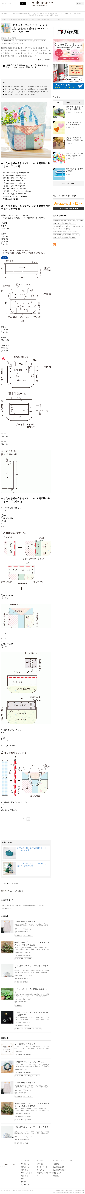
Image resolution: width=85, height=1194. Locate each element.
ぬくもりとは (41, 1170)
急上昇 (68, 102)
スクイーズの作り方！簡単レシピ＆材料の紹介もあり (74, 139)
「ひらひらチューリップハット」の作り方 (31, 967)
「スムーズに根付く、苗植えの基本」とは (31, 990)
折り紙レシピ (70, 112)
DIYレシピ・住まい (27, 1173)
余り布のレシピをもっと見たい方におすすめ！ (20, 94)
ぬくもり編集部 (16, 891)
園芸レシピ (24, 1176)
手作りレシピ (27, 929)
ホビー (23, 1179)
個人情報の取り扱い (59, 1170)
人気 (78, 102)
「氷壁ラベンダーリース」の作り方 (29, 1062)
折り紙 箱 (79, 112)
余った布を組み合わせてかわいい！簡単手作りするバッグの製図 (26, 89)
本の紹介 (24, 1182)
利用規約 (56, 1164)
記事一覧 (40, 1164)
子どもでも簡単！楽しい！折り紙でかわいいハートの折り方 (74, 123)
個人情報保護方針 (58, 1167)
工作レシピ (27, 1069)
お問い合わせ (57, 1173)
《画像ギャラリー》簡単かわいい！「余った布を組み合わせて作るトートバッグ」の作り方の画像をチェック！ (26, 66)
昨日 (58, 102)
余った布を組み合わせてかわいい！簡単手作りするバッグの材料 (26, 86)
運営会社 (56, 1176)
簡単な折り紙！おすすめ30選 (74, 170)
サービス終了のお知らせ (25, 1044)
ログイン (80, 3)
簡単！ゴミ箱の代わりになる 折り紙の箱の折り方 (74, 108)
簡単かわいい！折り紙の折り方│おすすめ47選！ (74, 154)
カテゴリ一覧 (25, 1185)
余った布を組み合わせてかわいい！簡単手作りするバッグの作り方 (26, 92)
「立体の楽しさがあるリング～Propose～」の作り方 (31, 1013)
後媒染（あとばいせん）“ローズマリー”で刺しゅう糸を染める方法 (32, 943)
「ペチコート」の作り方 (25, 921)
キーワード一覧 (42, 1167)
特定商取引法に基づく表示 (45, 1174)
